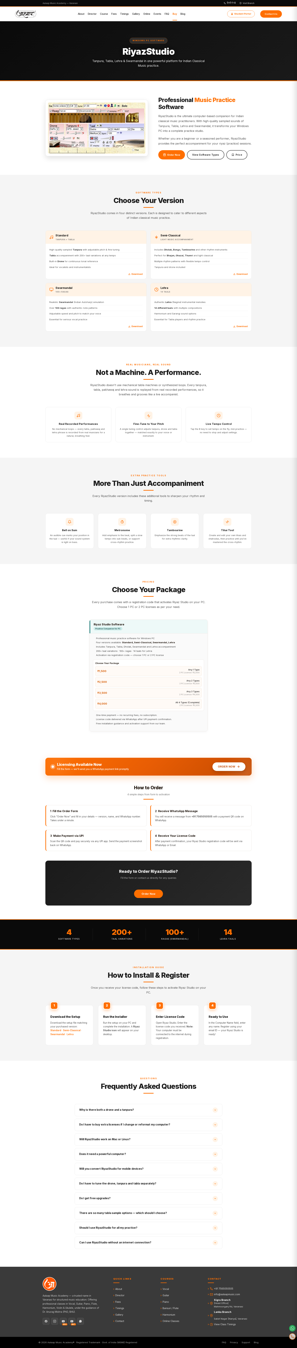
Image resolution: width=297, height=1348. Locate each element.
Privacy (234, 1342)
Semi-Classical (72, 1030)
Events (157, 14)
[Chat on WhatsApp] (292, 1328)
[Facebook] (46, 1321)
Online (146, 14)
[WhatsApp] (80, 1321)
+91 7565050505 (223, 1288)
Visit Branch (248, 3)
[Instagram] (54, 1321)
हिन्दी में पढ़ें (231, 3)
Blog (182, 14)
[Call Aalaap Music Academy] (292, 1336)
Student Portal (242, 14)
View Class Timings (225, 1324)
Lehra (70, 1034)
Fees (114, 14)
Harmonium (169, 1314)
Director (92, 14)
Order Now (173, 154)
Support (246, 1342)
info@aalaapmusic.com (227, 1294)
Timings (124, 14)
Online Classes (171, 1321)
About (81, 14)
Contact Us (271, 14)
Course (104, 14)
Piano (166, 1301)
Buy (175, 14)
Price (239, 154)
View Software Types (205, 154)
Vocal (166, 1288)
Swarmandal (57, 1034)
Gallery (136, 14)
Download (137, 274)
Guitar (166, 1295)
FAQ (167, 14)
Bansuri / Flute (171, 1308)
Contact (119, 1321)
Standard (55, 1030)
